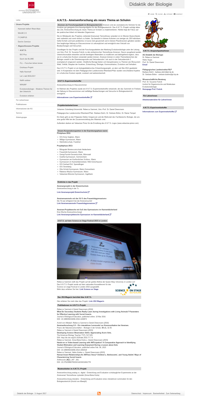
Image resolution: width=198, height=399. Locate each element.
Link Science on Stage (89, 289)
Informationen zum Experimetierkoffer (158, 112)
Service (19, 113)
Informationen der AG (24, 109)
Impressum (147, 393)
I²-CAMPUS (22, 37)
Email (145, 65)
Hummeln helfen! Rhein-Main (29, 29)
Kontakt (179, 14)
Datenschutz (136, 393)
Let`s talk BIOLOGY (28, 76)
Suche (160, 14)
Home (152, 14)
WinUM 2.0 (22, 33)
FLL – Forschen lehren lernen (31, 63)
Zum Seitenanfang (173, 393)
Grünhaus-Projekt (26, 67)
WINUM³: (23, 85)
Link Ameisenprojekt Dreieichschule (72, 192)
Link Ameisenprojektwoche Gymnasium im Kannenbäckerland (83, 215)
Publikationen (21, 104)
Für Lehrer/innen (22, 100)
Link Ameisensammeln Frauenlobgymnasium (76, 203)
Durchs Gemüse (24, 42)
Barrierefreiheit (158, 393)
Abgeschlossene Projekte (28, 46)
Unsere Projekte (22, 24)
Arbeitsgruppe (21, 117)
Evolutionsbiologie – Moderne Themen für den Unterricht (36, 90)
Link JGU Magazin (96, 301)
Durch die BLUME (27, 59)
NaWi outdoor (25, 80)
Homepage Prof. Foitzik (152, 89)
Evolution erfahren (27, 96)
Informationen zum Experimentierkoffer (73, 97)
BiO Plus (23, 55)
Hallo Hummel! (25, 72)
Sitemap (169, 14)
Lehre (18, 20)
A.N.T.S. (23, 50)
